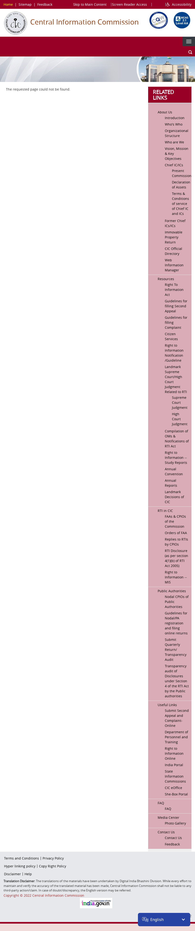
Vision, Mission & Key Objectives (176, 153)
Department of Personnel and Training (176, 737)
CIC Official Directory (173, 251)
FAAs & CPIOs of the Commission (175, 521)
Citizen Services (171, 336)
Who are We (174, 142)
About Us (165, 112)
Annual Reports (171, 483)
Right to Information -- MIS (176, 577)
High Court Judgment (179, 419)
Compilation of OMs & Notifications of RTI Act (177, 438)
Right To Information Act (174, 289)
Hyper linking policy (19, 866)
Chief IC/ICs (174, 165)
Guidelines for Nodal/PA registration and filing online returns (176, 623)
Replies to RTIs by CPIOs (176, 541)
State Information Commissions (175, 776)
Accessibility (180, 4)
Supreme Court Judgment (179, 402)
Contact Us (166, 832)
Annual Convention (174, 471)
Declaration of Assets (180, 184)
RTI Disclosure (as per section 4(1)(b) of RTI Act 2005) (176, 558)
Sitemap (25, 4)
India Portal (174, 765)
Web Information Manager (174, 265)
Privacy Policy (53, 858)
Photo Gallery (175, 823)
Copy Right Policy (52, 866)
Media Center (168, 817)
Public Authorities (172, 591)
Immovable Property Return (173, 237)
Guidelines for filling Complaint (176, 322)
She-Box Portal (176, 794)
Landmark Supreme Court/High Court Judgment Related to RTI (176, 379)
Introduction (175, 118)
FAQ (161, 803)
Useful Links (167, 705)
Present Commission (180, 173)
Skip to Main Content (90, 4)
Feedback (44, 4)
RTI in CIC (165, 510)
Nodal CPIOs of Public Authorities (177, 601)
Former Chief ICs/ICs (175, 223)
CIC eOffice (173, 787)
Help (28, 874)
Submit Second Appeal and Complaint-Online (177, 718)
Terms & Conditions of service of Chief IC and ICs (180, 203)
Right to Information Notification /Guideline (174, 353)
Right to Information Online (174, 753)
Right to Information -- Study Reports (176, 457)
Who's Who (173, 124)
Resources (166, 279)
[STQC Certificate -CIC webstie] (157, 19)
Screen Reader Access (129, 4)
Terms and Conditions (21, 858)
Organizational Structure (176, 133)
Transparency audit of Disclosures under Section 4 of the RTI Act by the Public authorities (177, 681)
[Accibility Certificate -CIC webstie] (180, 19)
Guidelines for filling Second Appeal (176, 306)
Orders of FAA (176, 533)
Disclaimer (12, 874)
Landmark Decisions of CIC (174, 497)
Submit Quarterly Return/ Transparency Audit (175, 649)
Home (8, 4)
